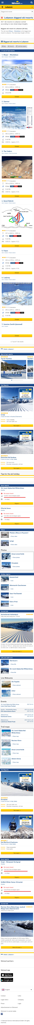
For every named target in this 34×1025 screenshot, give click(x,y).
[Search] (31, 2)
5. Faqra (5, 251)
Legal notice (4, 999)
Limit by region (21, 46)
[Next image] (32, 369)
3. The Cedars (7, 151)
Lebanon (6, 56)
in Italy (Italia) (13, 459)
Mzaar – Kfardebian (15, 31)
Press (2, 1003)
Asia (2, 56)
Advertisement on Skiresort (9, 1007)
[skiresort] (17, 2)
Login (19, 1003)
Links (19, 996)
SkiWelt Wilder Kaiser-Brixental (12, 882)
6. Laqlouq (6, 278)
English (7, 989)
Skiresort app (5, 970)
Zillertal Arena (6, 508)
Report (16, 503)
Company (21, 999)
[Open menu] (2, 2)
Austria (3, 490)
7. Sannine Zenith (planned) (12, 324)
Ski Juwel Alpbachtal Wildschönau (12, 488)
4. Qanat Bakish (7, 201)
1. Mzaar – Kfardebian (10, 55)
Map (4, 46)
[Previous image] (2, 369)
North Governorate (13, 153)
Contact (3, 996)
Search (11, 46)
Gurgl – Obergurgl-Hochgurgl (10, 862)
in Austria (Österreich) (16, 416)
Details (17, 96)
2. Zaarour (5, 101)
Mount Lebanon (12, 56)
